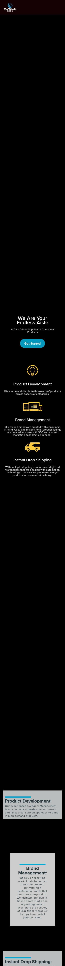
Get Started (32, 343)
